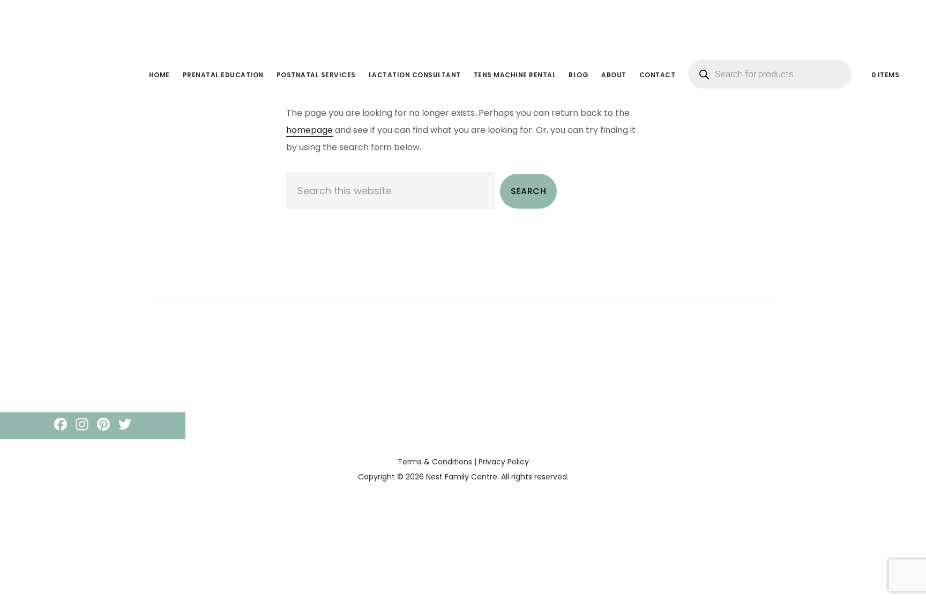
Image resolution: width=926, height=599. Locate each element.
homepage (309, 130)
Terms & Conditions (435, 461)
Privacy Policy (504, 461)
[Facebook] (60, 425)
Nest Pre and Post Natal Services (101, 23)
